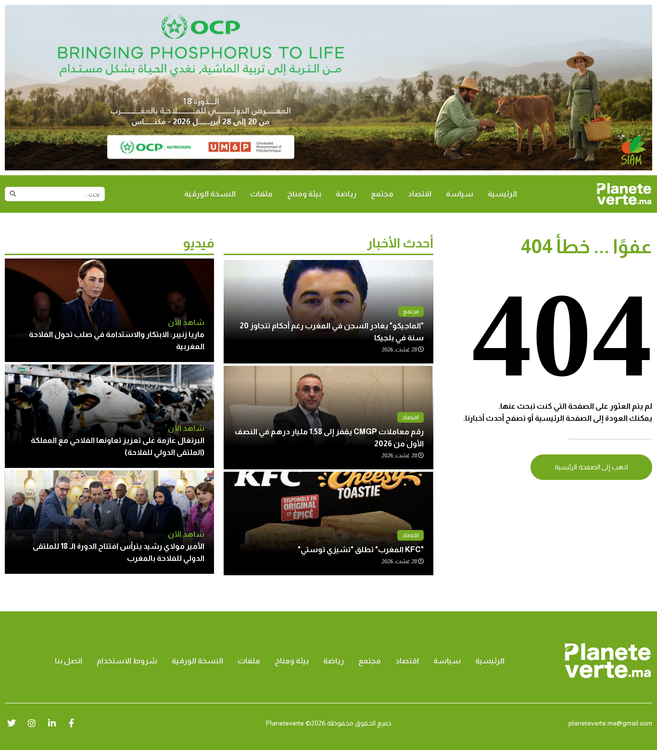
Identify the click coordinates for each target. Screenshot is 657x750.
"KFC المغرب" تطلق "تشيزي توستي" (361, 549)
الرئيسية (502, 194)
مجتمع (382, 194)
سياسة (459, 194)
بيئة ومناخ (304, 194)
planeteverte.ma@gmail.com (610, 723)
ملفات (261, 194)
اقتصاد (419, 194)
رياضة (346, 194)
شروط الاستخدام (127, 661)
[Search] (12, 194)
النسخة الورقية (210, 194)
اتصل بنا (68, 661)
